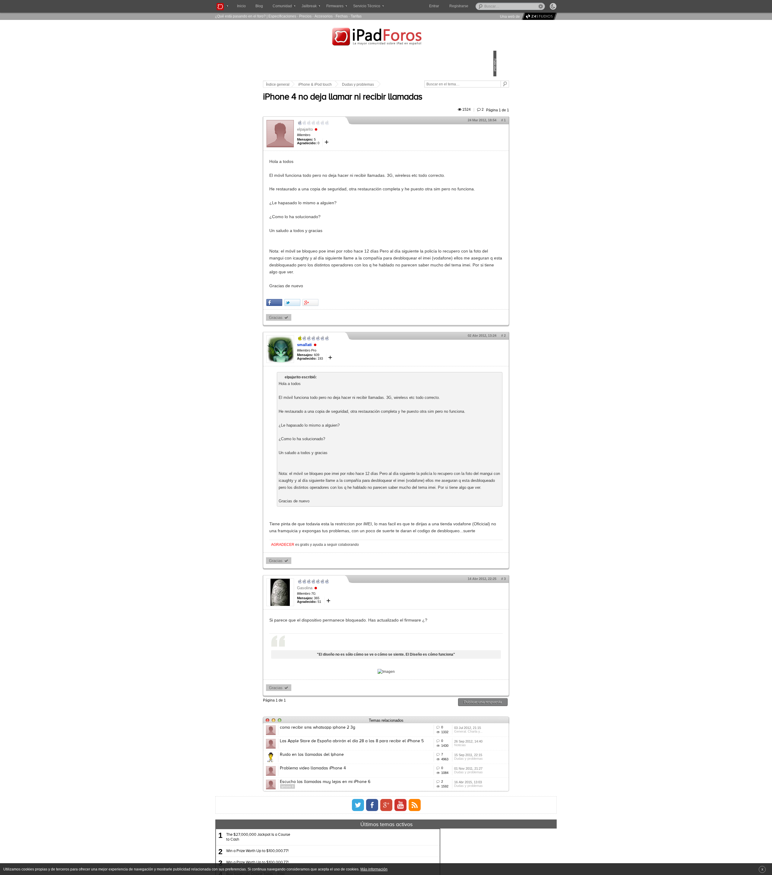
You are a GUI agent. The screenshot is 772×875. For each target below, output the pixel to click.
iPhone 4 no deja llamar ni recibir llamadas (384, 104)
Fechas (342, 16)
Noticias (431, 832)
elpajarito (347, 136)
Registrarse (478, 6)
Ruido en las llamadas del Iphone (354, 841)
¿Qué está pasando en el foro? (240, 16)
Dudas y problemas (400, 84)
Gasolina (346, 650)
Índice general (319, 84)
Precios (305, 16)
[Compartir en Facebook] (316, 329)
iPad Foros (386, 37)
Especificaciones (282, 16)
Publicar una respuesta (441, 771)
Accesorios (324, 16)
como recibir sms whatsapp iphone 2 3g (359, 796)
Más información (374, 869)
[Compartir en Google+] (352, 329)
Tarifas (356, 16)
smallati (346, 372)
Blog (259, 6)
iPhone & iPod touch (357, 84)
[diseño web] (538, 16)
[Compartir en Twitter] (334, 329)
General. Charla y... (440, 810)
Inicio (241, 6)
